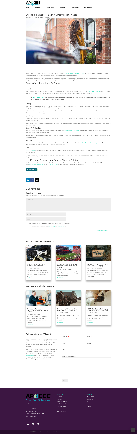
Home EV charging (30, 150)
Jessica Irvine (30, 17)
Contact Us (90, 399)
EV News (37, 314)
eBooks (89, 406)
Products (50, 7)
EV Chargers (38, 268)
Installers (59, 409)
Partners (62, 7)
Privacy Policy (52, 226)
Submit (65, 380)
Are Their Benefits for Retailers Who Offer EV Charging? (97, 265)
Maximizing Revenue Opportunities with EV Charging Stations (37, 310)
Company (75, 7)
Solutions (37, 7)
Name (89, 337)
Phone (89, 343)
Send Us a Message (31, 416)
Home (27, 7)
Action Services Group (39, 404)
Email (64, 350)
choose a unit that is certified (71, 130)
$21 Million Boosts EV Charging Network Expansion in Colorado (98, 309)
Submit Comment (103, 230)
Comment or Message (69, 356)
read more (30, 278)
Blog (88, 401)
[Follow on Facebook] (32, 180)
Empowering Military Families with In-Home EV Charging (67, 309)
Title (64, 343)
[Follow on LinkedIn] (28, 180)
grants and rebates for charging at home (91, 143)
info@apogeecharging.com (36, 164)
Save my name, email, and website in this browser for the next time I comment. (49, 223)
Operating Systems (62, 406)
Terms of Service (60, 226)
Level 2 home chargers (94, 91)
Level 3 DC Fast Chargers (63, 404)
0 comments (46, 17)
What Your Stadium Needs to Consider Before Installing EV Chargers (67, 265)
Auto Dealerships (61, 411)
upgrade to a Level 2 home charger (74, 73)
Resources (87, 7)
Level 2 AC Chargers (62, 401)
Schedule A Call (30, 355)
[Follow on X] (37, 180)
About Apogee (91, 396)
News (88, 404)
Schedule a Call (31, 169)
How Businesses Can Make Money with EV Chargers (36, 265)
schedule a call (54, 164)
